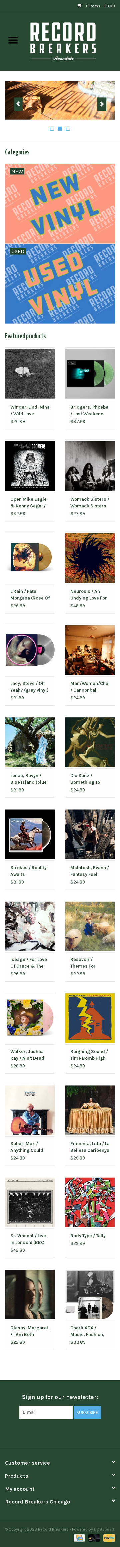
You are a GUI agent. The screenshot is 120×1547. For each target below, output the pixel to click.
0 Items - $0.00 (100, 6)
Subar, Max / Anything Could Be (26, 1147)
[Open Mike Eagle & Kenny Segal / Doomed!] (30, 465)
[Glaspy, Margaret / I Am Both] (30, 1294)
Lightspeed (104, 1529)
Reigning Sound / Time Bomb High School (89, 1055)
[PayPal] (108, 1537)
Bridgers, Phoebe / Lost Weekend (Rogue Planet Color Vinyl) (89, 410)
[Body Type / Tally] (90, 1202)
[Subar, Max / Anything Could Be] (30, 1110)
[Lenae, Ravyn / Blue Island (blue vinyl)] (30, 742)
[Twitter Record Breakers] (60, 1432)
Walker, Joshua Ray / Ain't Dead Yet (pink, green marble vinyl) (27, 1055)
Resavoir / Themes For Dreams (83, 963)
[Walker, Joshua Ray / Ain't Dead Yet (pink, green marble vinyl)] (30, 1018)
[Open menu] (13, 40)
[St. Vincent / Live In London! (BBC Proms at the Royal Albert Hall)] (30, 1202)
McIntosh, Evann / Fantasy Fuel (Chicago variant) (89, 871)
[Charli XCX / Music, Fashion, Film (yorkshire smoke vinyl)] (90, 1294)
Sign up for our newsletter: (60, 1397)
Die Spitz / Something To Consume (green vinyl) (88, 779)
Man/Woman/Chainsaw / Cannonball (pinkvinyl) (90, 687)
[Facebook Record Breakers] (48, 1432)
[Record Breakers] (73, 41)
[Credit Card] (78, 1537)
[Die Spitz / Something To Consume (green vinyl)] (90, 742)
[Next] (101, 104)
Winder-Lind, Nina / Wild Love (30, 410)
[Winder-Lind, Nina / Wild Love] (30, 373)
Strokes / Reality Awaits (28, 871)
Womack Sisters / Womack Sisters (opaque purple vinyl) (89, 502)
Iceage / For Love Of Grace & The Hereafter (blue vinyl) (28, 963)
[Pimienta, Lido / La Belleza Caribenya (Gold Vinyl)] (90, 1110)
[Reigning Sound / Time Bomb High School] (90, 1018)
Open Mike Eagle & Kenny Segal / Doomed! (28, 502)
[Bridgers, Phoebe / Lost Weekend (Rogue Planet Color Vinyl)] (90, 373)
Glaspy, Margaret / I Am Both (29, 1331)
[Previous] (18, 104)
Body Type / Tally (88, 1236)
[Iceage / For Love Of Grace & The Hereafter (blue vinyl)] (30, 926)
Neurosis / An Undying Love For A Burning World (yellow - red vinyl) (88, 595)
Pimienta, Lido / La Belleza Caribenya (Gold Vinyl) (90, 1147)
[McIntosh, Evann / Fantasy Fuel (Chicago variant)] (90, 834)
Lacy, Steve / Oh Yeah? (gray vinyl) (29, 687)
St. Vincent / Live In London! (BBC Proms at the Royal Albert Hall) (29, 1239)
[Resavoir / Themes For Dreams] (90, 926)
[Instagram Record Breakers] (71, 1432)
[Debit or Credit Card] (93, 1537)
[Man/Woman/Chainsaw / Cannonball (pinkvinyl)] (90, 650)
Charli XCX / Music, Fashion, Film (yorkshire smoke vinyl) (87, 1331)
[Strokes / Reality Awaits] (30, 834)
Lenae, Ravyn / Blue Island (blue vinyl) (28, 779)
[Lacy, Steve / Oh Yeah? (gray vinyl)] (30, 650)
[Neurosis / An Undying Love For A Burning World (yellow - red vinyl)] (90, 558)
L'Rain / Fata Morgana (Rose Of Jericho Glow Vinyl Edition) (30, 595)
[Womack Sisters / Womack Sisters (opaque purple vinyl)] (90, 465)
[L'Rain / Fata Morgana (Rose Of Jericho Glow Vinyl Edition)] (30, 558)
